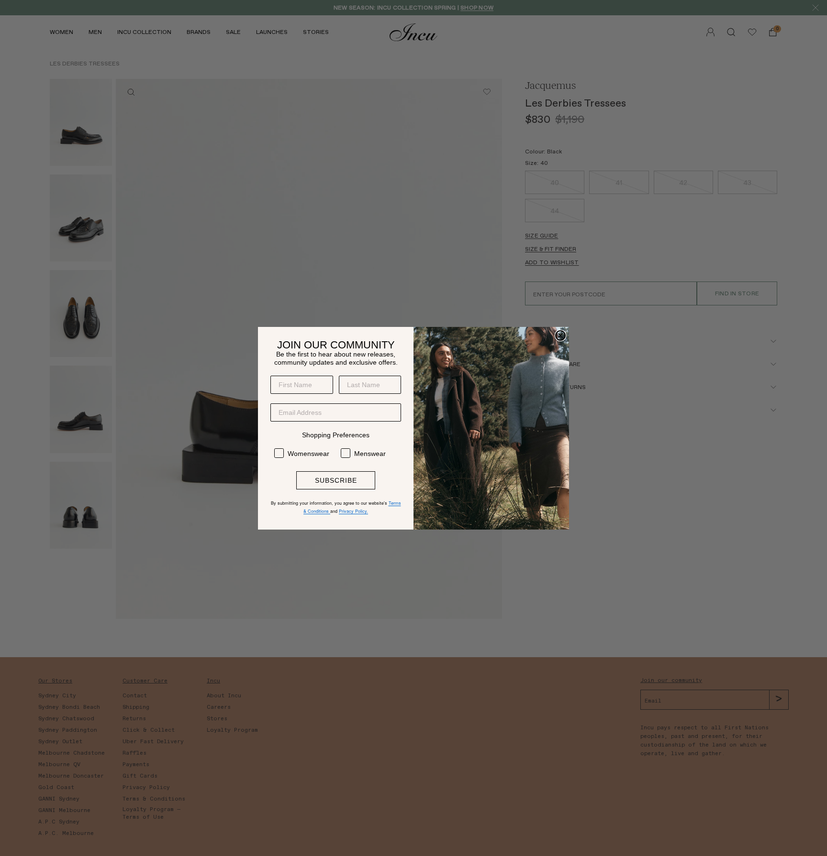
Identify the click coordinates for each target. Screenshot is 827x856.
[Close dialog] (560, 335)
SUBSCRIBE (336, 480)
